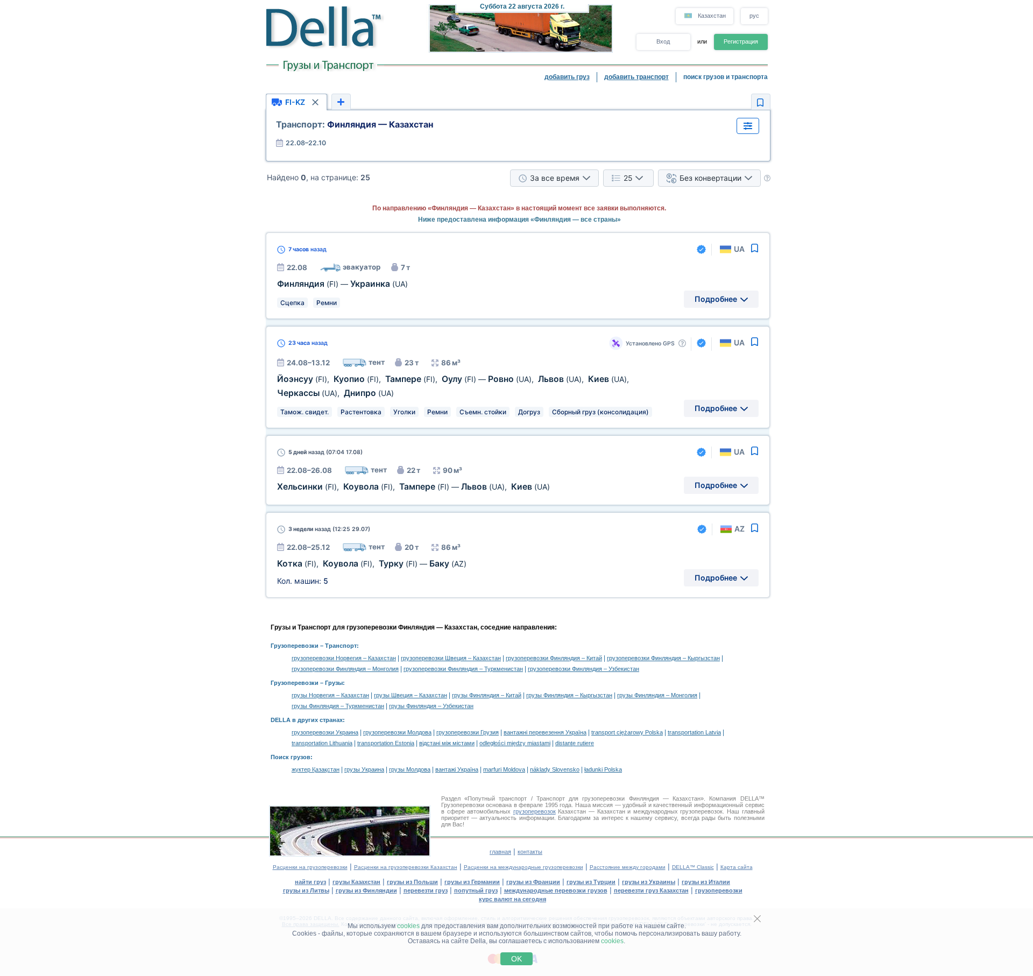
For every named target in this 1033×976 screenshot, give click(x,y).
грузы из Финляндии (366, 890)
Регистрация (741, 41)
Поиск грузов (290, 757)
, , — (371, 563)
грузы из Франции (533, 882)
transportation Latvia (694, 732)
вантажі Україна (456, 769)
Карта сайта (736, 867)
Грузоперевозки (295, 645)
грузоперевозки (718, 890)
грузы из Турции (591, 882)
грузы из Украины (648, 882)
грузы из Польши (412, 882)
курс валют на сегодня (512, 899)
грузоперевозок (534, 811)
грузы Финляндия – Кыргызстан (569, 695)
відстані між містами (447, 743)
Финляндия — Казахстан (354, 124)
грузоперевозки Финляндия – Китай (554, 658)
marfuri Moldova (504, 769)
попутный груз (476, 890)
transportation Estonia (385, 743)
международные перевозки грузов (555, 890)
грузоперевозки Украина (325, 732)
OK (516, 958)
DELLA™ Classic (693, 867)
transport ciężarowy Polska (627, 732)
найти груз (310, 882)
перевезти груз (426, 890)
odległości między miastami (514, 743)
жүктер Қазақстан (315, 769)
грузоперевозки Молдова (397, 732)
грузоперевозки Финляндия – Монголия (345, 669)
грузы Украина (364, 769)
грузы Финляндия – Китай (486, 695)
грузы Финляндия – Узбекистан (431, 706)
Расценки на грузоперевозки (310, 867)
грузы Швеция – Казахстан (410, 695)
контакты (530, 851)
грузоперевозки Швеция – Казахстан (451, 658)
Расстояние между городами (628, 867)
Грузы (334, 683)
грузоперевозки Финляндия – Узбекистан (583, 669)
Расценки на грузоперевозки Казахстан (405, 867)
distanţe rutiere (574, 743)
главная (500, 851)
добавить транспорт (636, 77)
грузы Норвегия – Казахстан (330, 695)
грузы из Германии (472, 882)
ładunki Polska (603, 769)
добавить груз (567, 77)
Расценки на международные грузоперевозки (523, 867)
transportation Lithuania (322, 743)
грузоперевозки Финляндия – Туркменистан (463, 669)
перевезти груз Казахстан (651, 890)
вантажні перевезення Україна (545, 732)
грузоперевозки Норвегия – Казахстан (344, 658)
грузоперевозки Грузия (467, 732)
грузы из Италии (706, 882)
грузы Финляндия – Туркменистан (338, 706)
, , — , (413, 486)
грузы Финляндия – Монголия (657, 695)
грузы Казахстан (356, 882)
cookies (408, 926)
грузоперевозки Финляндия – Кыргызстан (663, 658)
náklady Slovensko (554, 769)
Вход (663, 41)
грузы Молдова (409, 769)
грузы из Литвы (306, 890)
